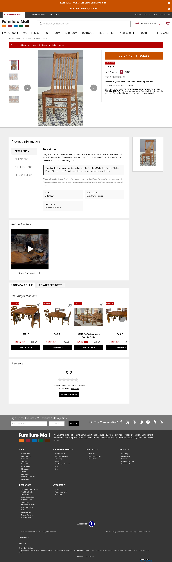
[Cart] (167, 23)
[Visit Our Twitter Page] (128, 422)
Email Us (91, 454)
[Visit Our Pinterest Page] (141, 422)
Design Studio (60, 454)
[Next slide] (122, 319)
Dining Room (52, 33)
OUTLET (54, 14)
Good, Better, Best (27, 497)
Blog (56, 466)
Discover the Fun (127, 461)
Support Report (26, 500)
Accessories (128, 33)
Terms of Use (123, 532)
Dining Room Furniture (23, 38)
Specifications (23, 167)
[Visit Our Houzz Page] (155, 422)
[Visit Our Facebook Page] (121, 422)
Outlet (146, 33)
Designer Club (26, 512)
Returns (24, 510)
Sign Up (73, 424)
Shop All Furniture (28, 477)
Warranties (25, 502)
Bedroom (71, 33)
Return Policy (23, 175)
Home (11, 38)
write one (75, 389)
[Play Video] (30, 249)
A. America (112, 72)
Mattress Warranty (28, 505)
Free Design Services (62, 464)
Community (125, 456)
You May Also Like (22, 285)
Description (22, 151)
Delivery (58, 461)
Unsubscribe (26, 517)
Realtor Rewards (27, 515)
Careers (124, 459)
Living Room (10, 33)
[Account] (161, 23)
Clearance (163, 33)
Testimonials (125, 464)
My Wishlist (59, 494)
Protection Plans (27, 507)
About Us (23, 544)
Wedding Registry (28, 492)
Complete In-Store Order (30, 489)
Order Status (92, 459)
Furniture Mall (13, 14)
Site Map (133, 532)
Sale (155, 15)
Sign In (57, 489)
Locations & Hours (61, 456)
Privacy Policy (111, 532)
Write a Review (69, 394)
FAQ (56, 469)
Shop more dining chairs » (52, 45)
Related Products (50, 285)
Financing (58, 459)
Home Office (107, 33)
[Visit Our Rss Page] (161, 422)
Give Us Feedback (94, 456)
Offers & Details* (144, 532)
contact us (88, 171)
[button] (145, 23)
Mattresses (31, 33)
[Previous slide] (16, 319)
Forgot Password (61, 492)
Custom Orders (26, 494)
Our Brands (25, 479)
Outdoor (88, 33)
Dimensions (21, 159)
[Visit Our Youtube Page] (134, 422)
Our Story (164, 15)
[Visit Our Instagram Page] (148, 422)
